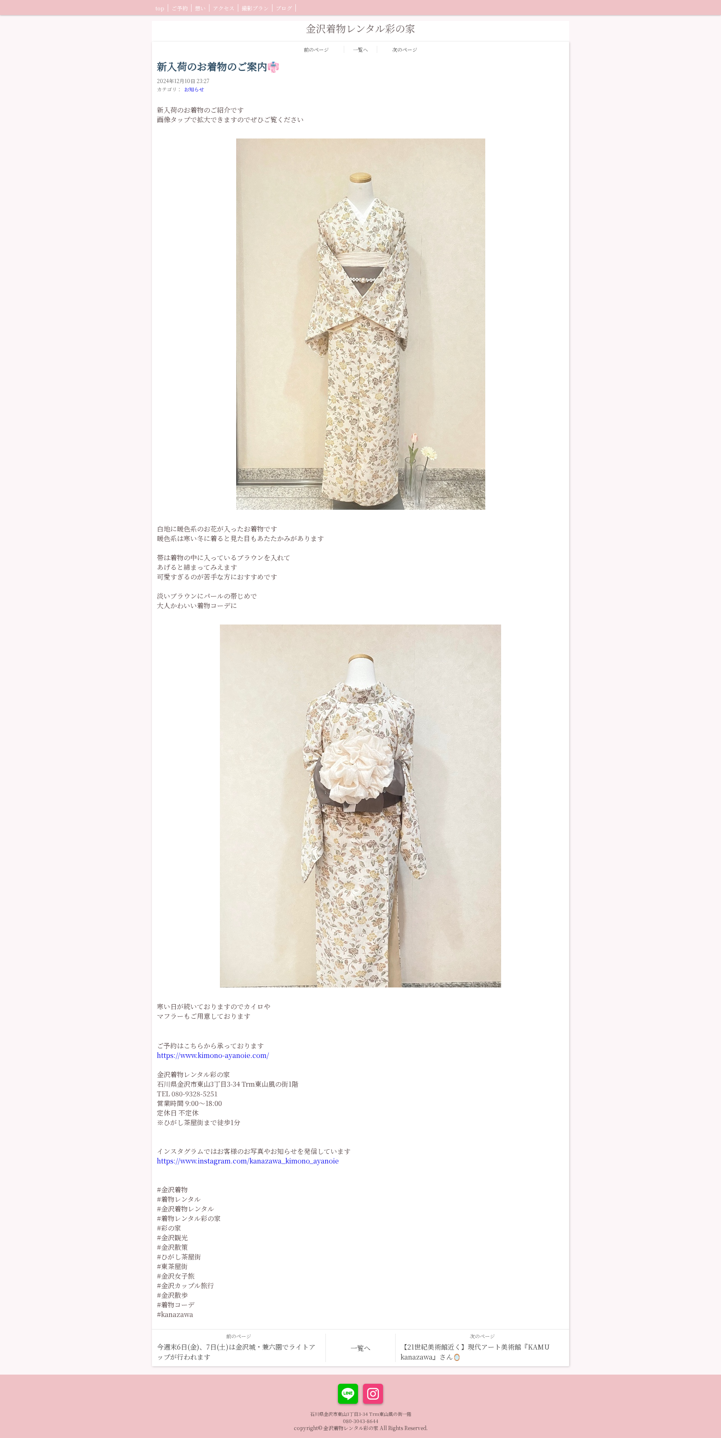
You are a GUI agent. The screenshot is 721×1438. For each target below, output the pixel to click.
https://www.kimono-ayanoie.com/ (213, 1055)
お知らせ (194, 89)
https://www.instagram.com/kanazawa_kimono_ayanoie (248, 1161)
